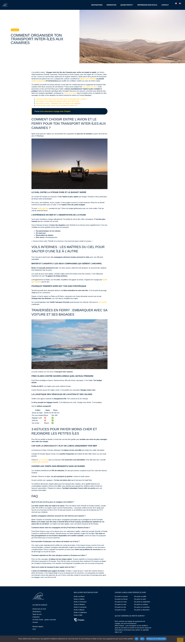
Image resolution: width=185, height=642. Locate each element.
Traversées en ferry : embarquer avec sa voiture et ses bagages (58, 103)
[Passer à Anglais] (180, 3)
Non (142, 639)
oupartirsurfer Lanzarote (39, 462)
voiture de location (70, 93)
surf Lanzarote (43, 460)
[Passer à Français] (176, 3)
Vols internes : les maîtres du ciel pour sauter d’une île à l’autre (57, 101)
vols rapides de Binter (90, 87)
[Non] (180, 640)
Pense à (52, 111)
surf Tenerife (102, 302)
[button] (15, 30)
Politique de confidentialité (156, 639)
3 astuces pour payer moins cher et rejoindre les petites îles (56, 105)
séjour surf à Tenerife (88, 79)
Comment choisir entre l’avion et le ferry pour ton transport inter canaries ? (61, 99)
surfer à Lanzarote (38, 81)
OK (137, 639)
